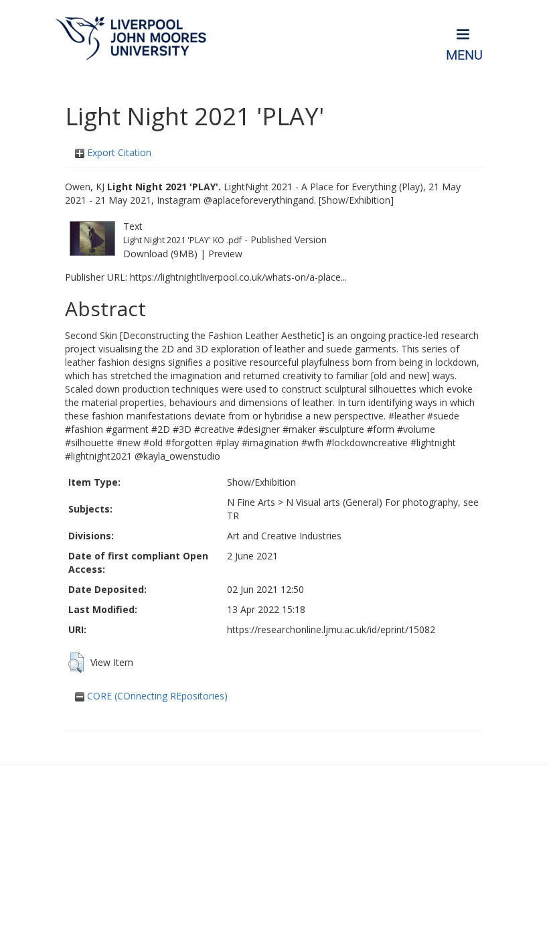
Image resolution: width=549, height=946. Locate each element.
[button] (76, 663)
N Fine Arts (251, 502)
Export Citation (117, 152)
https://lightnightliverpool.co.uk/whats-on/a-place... (238, 277)
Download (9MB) (160, 253)
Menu (464, 55)
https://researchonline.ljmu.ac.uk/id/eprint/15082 (331, 629)
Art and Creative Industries (284, 535)
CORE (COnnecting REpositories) (156, 695)
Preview (225, 253)
